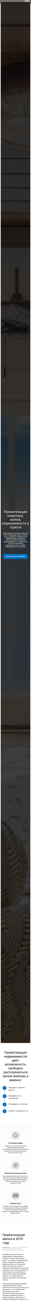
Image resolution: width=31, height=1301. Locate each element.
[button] (15, 556)
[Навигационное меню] (27, 1)
